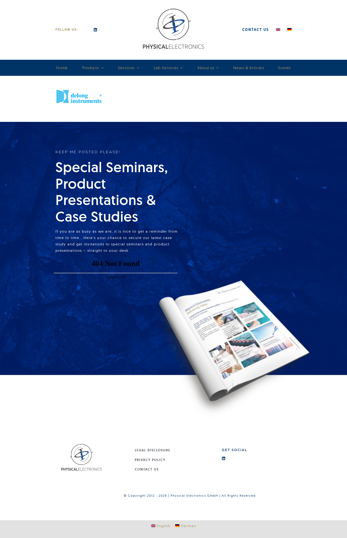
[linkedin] (95, 30)
